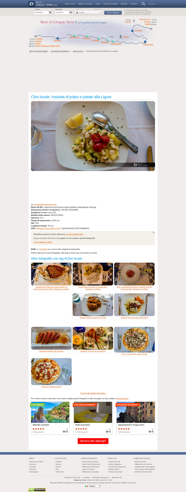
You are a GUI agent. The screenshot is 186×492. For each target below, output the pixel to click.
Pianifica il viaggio (85, 4)
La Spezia (138, 30)
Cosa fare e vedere (110, 4)
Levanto (57, 40)
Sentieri (124, 4)
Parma (128, 22)
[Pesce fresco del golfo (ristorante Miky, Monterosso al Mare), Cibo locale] (93, 274)
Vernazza (86, 38)
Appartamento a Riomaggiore (145, 467)
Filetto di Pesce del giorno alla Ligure (134, 318)
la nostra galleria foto (74, 234)
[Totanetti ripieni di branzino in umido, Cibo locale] (93, 304)
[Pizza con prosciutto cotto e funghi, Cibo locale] (134, 339)
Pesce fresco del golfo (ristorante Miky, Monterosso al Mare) (93, 288)
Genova (38, 41)
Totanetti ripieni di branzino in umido (93, 318)
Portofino (39, 39)
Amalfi (147, 24)
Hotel (98, 4)
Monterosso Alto (140, 462)
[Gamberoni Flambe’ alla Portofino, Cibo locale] (51, 338)
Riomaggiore (116, 44)
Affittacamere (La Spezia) (143, 464)
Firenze (147, 22)
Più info (133, 4)
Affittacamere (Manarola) (90, 467)
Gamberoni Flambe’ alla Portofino (51, 351)
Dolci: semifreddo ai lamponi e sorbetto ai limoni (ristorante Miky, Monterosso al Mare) (134, 288)
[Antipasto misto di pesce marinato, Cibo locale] (93, 338)
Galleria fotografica (114, 464)
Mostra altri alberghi (93, 441)
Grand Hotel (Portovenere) (91, 464)
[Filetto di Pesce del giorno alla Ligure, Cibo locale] (134, 304)
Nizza (37, 46)
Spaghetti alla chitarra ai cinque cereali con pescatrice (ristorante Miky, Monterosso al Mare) (51, 288)
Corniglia (95, 40)
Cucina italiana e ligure (43, 242)
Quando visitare (113, 469)
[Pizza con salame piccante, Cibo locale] (51, 371)
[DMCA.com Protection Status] (37, 491)
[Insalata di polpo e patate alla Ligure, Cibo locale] (93, 136)
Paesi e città (69, 4)
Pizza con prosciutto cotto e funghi (134, 354)
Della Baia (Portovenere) (143, 472)
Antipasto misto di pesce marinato (92, 351)
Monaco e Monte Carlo (50, 46)
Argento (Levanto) (88, 469)
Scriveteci (43, 249)
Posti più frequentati (115, 472)
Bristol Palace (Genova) (90, 462)
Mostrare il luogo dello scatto (48, 228)
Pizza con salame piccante (51, 387)
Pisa (141, 19)
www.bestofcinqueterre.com (45, 204)
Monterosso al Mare (36, 462)
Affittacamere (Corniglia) (90, 472)
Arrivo (37, 9)
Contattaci (86, 477)
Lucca (147, 19)
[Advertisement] (93, 73)
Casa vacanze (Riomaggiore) (145, 469)
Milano (38, 43)
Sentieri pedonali (114, 462)
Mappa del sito (117, 477)
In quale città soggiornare (117, 467)
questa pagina (122, 398)
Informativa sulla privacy (101, 477)
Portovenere (148, 45)
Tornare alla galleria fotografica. (93, 393)
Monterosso (74, 37)
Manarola (105, 42)
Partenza (59, 9)
